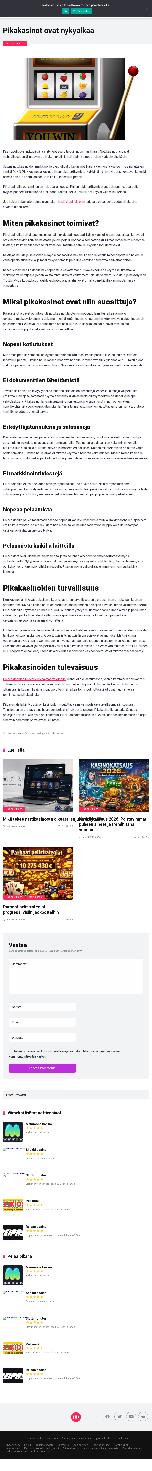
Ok (65, 11)
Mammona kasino (39, 1124)
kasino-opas (35, 897)
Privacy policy (81, 11)
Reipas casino (36, 1226)
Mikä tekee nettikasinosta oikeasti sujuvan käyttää (52, 819)
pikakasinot (57, 733)
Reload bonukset (40, 1451)
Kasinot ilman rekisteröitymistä (41, 1448)
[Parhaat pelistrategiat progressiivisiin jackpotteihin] (38, 873)
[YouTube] (131, 1416)
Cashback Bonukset (16, 1451)
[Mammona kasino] (13, 1141)
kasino (11, 733)
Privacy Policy (12, 1444)
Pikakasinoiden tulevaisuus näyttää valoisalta (34, 679)
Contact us (63, 1444)
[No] (147, 8)
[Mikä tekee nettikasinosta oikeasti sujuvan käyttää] (38, 785)
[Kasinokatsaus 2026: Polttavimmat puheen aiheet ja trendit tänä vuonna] (114, 785)
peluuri (28, 1444)
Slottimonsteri (36, 1175)
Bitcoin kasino (71, 1448)
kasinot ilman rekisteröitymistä (32, 733)
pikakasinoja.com (73, 202)
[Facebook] (107, 1416)
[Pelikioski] (13, 1210)
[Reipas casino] (13, 1239)
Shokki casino (36, 1150)
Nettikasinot (121, 1444)
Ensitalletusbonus (132, 1448)
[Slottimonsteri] (14, 1173)
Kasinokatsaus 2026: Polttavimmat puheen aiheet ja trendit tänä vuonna (112, 824)
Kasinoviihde (81, 1444)
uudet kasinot (12, 1448)
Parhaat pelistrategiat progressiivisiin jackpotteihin (31, 910)
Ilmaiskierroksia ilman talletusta (100, 1448)
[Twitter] (119, 1416)
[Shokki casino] (14, 1148)
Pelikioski (33, 1201)
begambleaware (44, 1444)
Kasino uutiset (15, 43)
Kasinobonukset (101, 1444)
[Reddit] (143, 1416)
